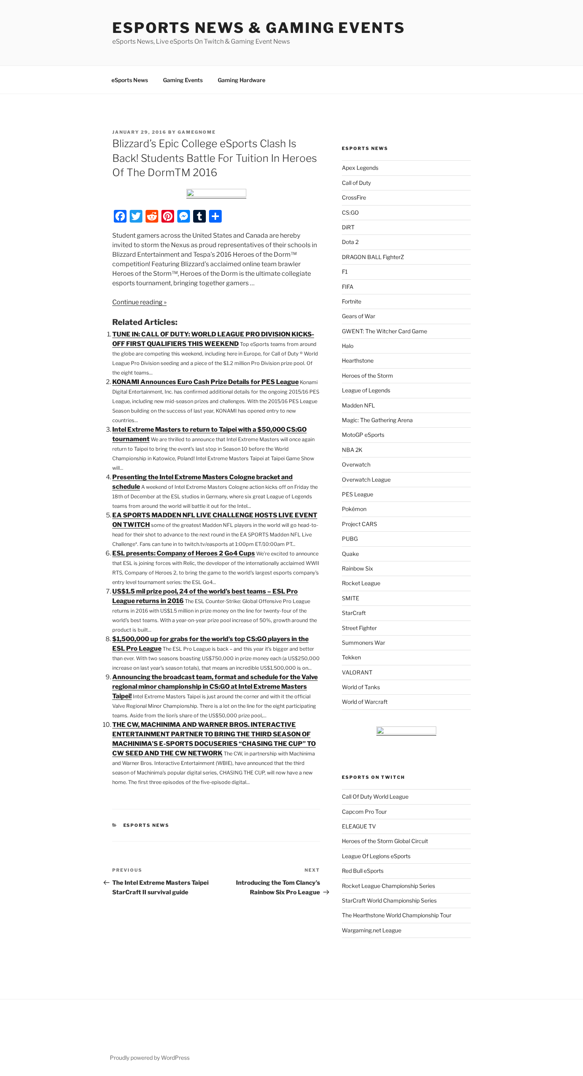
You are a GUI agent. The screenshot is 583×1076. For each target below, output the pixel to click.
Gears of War (358, 316)
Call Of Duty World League (375, 796)
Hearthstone (358, 360)
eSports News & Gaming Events (258, 28)
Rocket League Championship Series (388, 885)
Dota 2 (350, 241)
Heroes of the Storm (367, 375)
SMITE (350, 598)
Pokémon (354, 508)
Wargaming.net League (371, 930)
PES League (357, 494)
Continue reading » (139, 302)
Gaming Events (183, 80)
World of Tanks (361, 687)
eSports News (129, 80)
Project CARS (359, 524)
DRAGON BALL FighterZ (373, 257)
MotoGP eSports (363, 434)
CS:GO (350, 212)
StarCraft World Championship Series (389, 900)
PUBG (350, 538)
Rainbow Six (357, 568)
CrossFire (354, 197)
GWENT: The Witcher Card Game (384, 331)
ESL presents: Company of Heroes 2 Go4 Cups (183, 553)
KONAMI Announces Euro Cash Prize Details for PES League (205, 382)
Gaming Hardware (241, 80)
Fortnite (351, 301)
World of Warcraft (364, 701)
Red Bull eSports (363, 870)
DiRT (348, 227)
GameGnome (197, 132)
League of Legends (366, 390)
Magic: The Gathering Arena (377, 420)
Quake (350, 553)
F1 (345, 271)
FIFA (347, 286)
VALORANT (357, 672)
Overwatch (356, 464)
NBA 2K (352, 449)
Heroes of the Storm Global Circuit (385, 841)
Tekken (351, 657)
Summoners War (363, 642)
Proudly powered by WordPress (150, 1057)
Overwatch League (366, 479)
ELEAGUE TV (359, 826)
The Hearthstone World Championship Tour (396, 915)
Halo (347, 345)
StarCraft (354, 612)
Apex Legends (360, 167)
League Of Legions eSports (376, 856)
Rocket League (361, 583)
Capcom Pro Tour (364, 811)
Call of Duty (356, 182)
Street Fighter (359, 627)
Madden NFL (358, 405)
